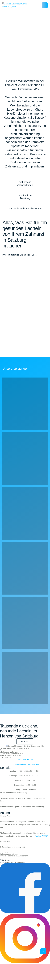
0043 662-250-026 (25, 760)
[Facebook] (25, 912)
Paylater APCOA (41, 836)
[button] (45, 5)
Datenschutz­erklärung (8, 854)
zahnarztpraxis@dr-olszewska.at (25, 764)
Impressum (4, 852)
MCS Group (5, 860)
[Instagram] (25, 962)
